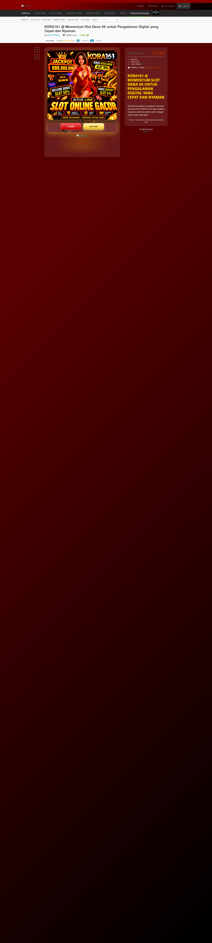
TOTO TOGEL (85, 20)
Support (98, 40)
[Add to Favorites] (37, 49)
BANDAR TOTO (73, 20)
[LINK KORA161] (82, 85)
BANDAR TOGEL (59, 20)
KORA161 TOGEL (145, 67)
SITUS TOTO (35, 20)
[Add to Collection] (37, 56)
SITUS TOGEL (46, 20)
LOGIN (71, 126)
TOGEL (94, 20)
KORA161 (25, 20)
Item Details (50, 41)
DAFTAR (93, 126)
